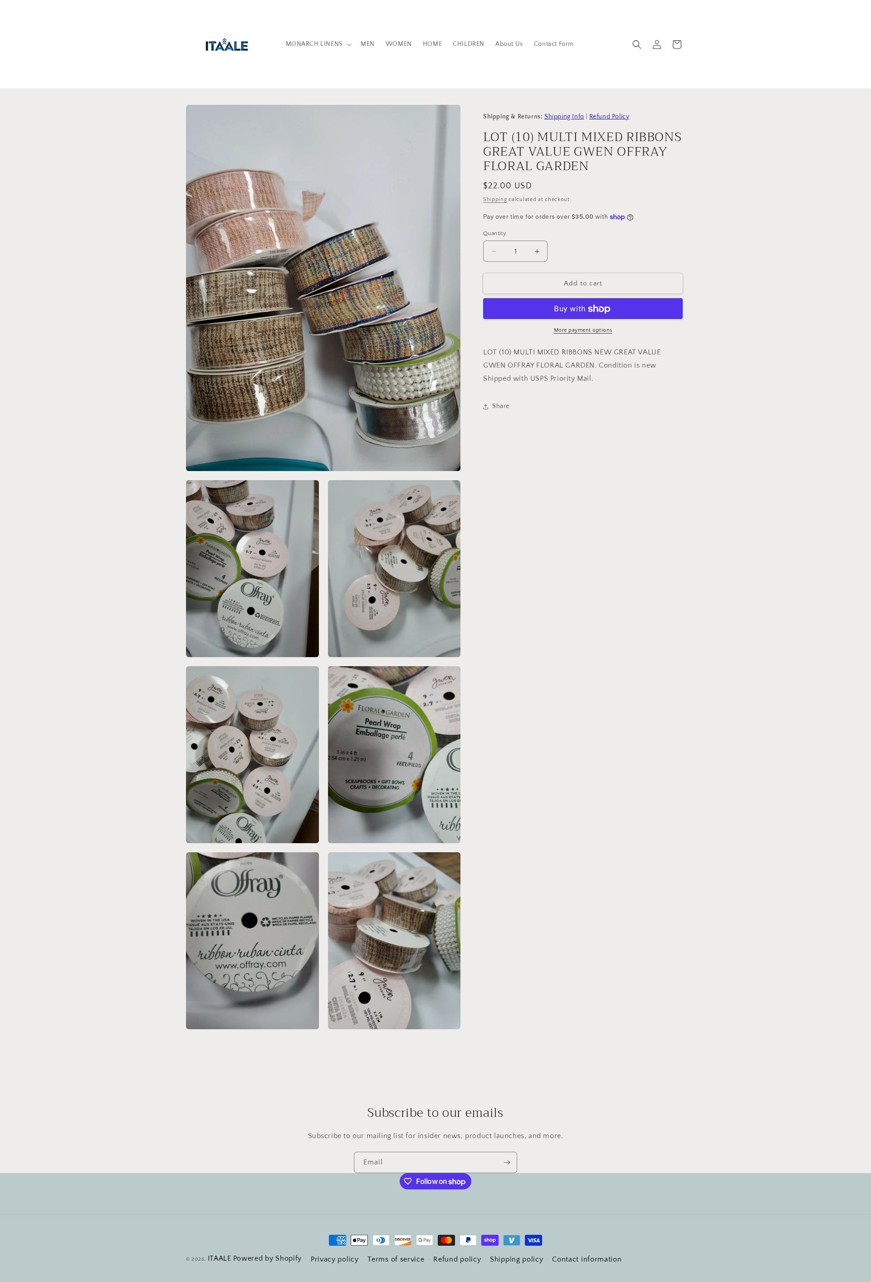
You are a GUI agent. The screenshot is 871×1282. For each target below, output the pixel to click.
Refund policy (457, 1259)
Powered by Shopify (267, 1258)
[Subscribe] (507, 1162)
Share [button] (500, 406)
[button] (317, 44)
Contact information (586, 1259)
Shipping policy (516, 1259)
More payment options (583, 331)
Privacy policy (335, 1259)
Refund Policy (609, 116)
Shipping (495, 200)
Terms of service (395, 1259)
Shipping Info (564, 116)
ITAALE (219, 1258)
